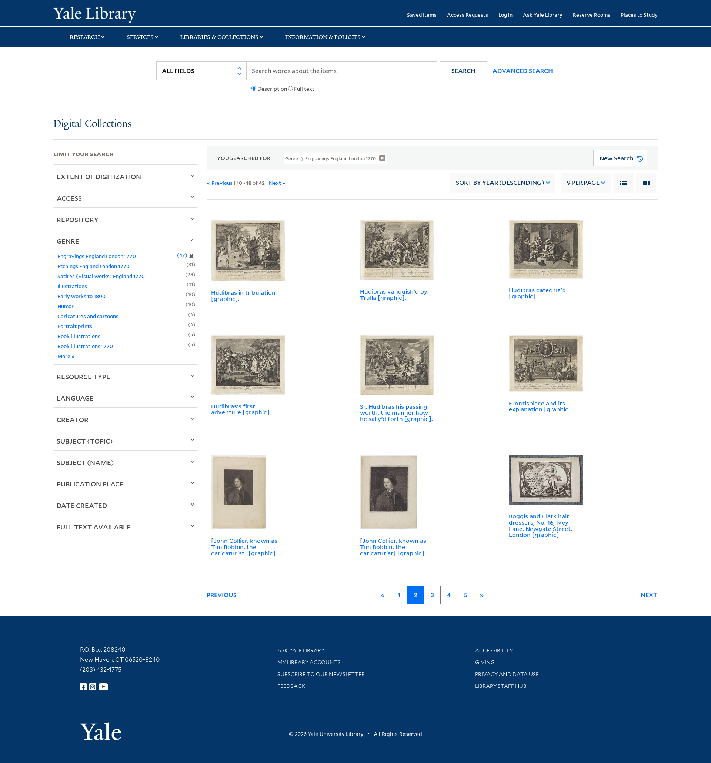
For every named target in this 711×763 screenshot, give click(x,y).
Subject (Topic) (85, 440)
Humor (65, 305)
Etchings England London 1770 (93, 266)
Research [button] (85, 37)
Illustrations (72, 286)
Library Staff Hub (501, 686)
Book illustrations (78, 335)
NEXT (649, 595)
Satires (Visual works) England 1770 (101, 276)
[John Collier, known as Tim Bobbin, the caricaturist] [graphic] (244, 547)
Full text (304, 89)
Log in (505, 14)
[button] (463, 70)
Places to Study (639, 14)
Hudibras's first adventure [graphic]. (241, 409)
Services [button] (140, 37)
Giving (485, 662)
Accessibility (494, 650)
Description (272, 89)
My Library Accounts (309, 662)
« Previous (220, 182)
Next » (277, 182)
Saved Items (422, 14)
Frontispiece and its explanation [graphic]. (541, 406)
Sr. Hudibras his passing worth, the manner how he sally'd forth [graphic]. (396, 413)
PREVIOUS (222, 595)
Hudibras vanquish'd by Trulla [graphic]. (393, 294)
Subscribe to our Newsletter (321, 674)
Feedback (291, 686)
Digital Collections (92, 124)
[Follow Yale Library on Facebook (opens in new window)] (83, 686)
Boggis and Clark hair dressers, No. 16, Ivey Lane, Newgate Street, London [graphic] (540, 525)
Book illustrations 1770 (85, 345)
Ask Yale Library (543, 14)
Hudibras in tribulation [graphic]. (243, 295)
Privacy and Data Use (507, 674)
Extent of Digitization (99, 176)
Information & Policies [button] (323, 37)
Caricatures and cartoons (87, 315)
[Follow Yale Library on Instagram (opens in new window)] (92, 686)
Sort (500, 182)
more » (66, 355)
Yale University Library (98, 14)
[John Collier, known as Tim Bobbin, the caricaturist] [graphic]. (393, 547)
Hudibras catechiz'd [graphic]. (537, 293)
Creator (73, 419)
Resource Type (83, 376)
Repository (78, 219)
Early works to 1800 (81, 295)
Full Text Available (94, 526)
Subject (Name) (85, 462)
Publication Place (90, 483)
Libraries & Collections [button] (219, 37)
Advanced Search (523, 70)
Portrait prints (74, 325)
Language (75, 398)
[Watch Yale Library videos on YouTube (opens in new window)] (103, 686)
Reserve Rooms (591, 14)
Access (69, 198)
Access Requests (467, 14)
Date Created (82, 505)
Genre (68, 241)
